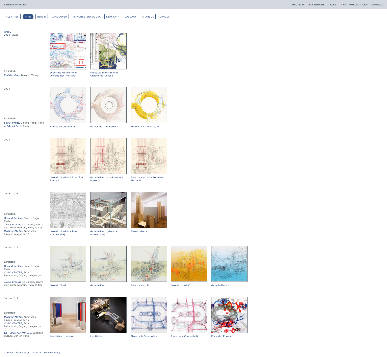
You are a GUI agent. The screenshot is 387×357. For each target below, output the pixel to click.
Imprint (36, 352)
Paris (28, 16)
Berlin (41, 16)
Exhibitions (316, 4)
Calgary (130, 16)
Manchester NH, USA (87, 16)
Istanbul (148, 16)
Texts (332, 4)
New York (112, 16)
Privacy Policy (52, 352)
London (164, 16)
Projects (298, 4)
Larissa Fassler (15, 4)
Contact (377, 4)
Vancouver (59, 16)
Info (343, 4)
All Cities (12, 16)
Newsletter (22, 352)
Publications (358, 4)
